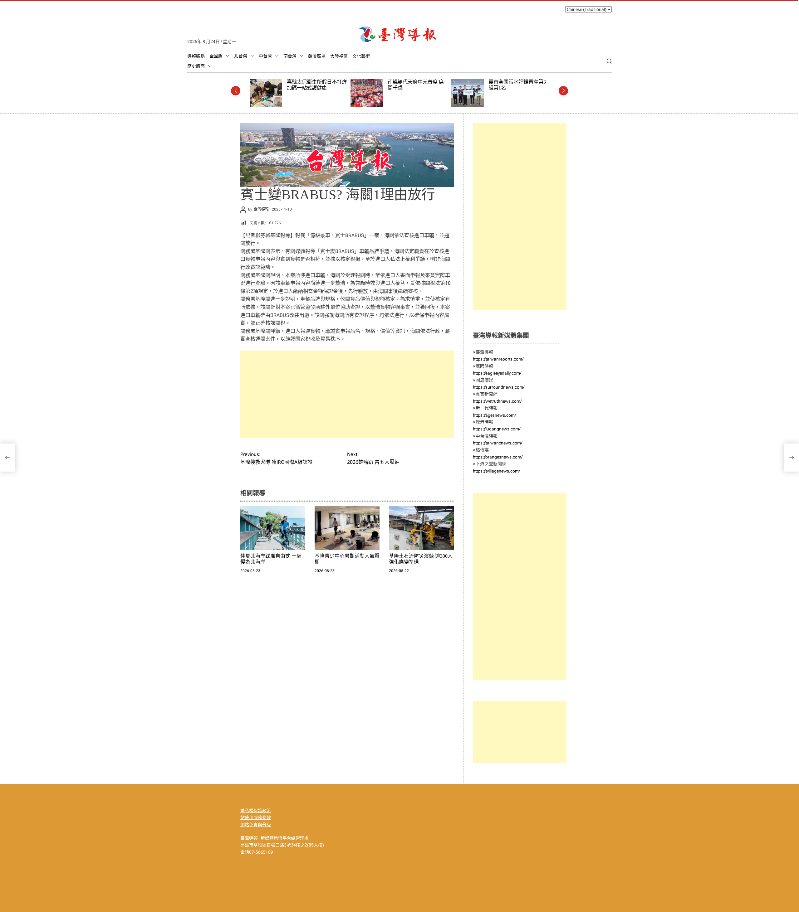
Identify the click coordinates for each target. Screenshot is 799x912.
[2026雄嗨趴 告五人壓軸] (791, 458)
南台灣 (290, 55)
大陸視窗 (339, 56)
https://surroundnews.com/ (498, 387)
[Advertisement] (347, 394)
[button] (235, 90)
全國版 (216, 55)
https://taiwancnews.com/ (497, 442)
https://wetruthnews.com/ (497, 401)
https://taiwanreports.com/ (498, 359)
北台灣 (240, 55)
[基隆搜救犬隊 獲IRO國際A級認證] (7, 458)
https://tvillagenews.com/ (496, 470)
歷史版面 (196, 66)
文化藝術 (361, 56)
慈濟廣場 (317, 56)
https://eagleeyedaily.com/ (497, 373)
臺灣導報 (261, 209)
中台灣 (265, 55)
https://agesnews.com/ (494, 415)
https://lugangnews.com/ (496, 428)
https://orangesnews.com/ (497, 456)
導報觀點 (196, 56)
